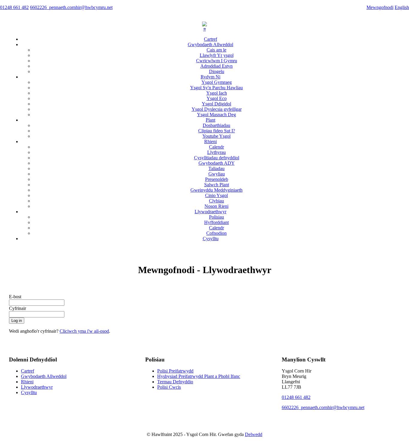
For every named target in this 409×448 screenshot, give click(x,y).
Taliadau (216, 168)
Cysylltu (211, 238)
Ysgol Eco (217, 98)
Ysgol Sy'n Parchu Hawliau (216, 87)
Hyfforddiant (216, 222)
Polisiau (216, 217)
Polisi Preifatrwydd (175, 370)
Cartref (210, 39)
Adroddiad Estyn (216, 66)
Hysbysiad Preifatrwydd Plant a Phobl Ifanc (198, 376)
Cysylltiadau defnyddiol (216, 157)
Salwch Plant (216, 184)
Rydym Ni (210, 76)
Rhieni (210, 141)
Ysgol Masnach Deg (216, 114)
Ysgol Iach (216, 93)
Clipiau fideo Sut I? (216, 130)
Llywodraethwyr (210, 211)
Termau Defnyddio (175, 381)
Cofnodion (216, 233)
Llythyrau (216, 152)
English (402, 7)
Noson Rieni (216, 206)
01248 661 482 (296, 397)
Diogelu (216, 71)
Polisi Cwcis (169, 387)
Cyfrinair (17, 308)
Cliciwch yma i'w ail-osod (84, 331)
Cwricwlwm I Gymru (216, 60)
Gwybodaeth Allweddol (210, 44)
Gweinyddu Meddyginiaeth (216, 190)
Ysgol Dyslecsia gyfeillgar (217, 109)
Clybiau (216, 200)
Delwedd (253, 434)
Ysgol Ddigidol (216, 103)
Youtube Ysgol (216, 136)
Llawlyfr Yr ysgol (217, 55)
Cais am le (216, 49)
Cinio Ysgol (216, 195)
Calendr (216, 146)
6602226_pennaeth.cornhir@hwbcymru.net (323, 407)
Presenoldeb (216, 179)
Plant (210, 119)
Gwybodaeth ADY (217, 163)
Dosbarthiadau (216, 125)
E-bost (15, 296)
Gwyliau (216, 173)
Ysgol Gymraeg (217, 82)
